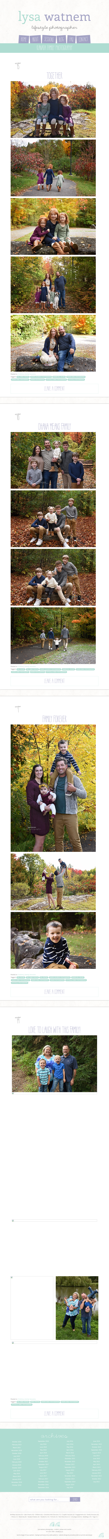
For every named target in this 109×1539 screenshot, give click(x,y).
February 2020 (17, 1462)
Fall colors (20, 669)
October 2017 (43, 1461)
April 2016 (70, 1450)
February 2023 (17, 1445)
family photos (35, 1402)
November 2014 (70, 1476)
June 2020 (16, 1459)
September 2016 (43, 1487)
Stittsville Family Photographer (56, 379)
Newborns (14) (45, 1517)
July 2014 (70, 1487)
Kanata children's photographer (41, 376)
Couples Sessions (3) (68, 1514)
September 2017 (43, 1464)
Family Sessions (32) (93, 1514)
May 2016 (70, 1447)
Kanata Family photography (20, 379)
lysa (54, 15)
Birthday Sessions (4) (16, 1514)
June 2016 (70, 1444)
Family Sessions (30, 374)
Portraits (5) (53, 1517)
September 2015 (70, 1467)
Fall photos (43, 977)
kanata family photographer (76, 376)
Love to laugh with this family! (54, 1030)
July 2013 (96, 1456)
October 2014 (70, 1479)
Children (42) (39, 1514)
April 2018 (43, 1453)
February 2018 (43, 1456)
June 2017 (43, 1473)
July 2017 (43, 1470)
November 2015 (70, 1461)
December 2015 (70, 1458)
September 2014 (70, 1482)
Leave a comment (54, 389)
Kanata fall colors (59, 376)
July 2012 (96, 1482)
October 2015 (70, 1464)
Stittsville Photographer (76, 379)
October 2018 (16, 1485)
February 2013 (96, 1470)
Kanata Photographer (37, 379)
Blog (61, 40)
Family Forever (54, 720)
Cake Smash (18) (29, 1514)
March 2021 (17, 1448)
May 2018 (43, 1450)
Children (21, 374)
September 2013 (96, 1450)
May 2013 (96, 1461)
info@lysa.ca (59, 1531)
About (35, 40)
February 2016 (70, 1456)
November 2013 (96, 1444)
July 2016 (70, 1441)
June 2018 (43, 1447)
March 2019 (17, 1476)
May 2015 (70, 1473)
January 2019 (16, 1479)
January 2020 (16, 1465)
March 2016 (70, 1453)
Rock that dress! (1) (64, 1517)
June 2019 (16, 1471)
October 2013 (96, 1447)
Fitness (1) (15, 1517)
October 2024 (16, 1442)
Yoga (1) (95, 1517)
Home (24, 40)
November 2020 (16, 1450)
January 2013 (96, 1473)
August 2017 (43, 1467)
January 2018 (43, 1458)
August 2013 (96, 1453)
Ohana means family (54, 427)
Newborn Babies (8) (33, 1517)
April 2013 (96, 1464)
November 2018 (16, 1482)
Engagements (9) (81, 1514)
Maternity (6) (23, 1517)
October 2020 (16, 1453)
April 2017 (43, 1476)
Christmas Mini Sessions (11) (52, 1514)
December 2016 (43, 1482)
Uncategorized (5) (76, 1517)
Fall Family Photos (23, 376)
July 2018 (43, 1444)
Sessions (49, 39)
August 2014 (70, 1485)
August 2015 (70, 1470)
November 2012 (96, 1476)
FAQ (71, 40)
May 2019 (17, 1473)
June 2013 (96, 1458)
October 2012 (96, 1479)
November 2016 (43, 1485)
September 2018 (43, 1441)
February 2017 (43, 1479)
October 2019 (16, 1468)
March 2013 (96, 1467)
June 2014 (96, 1441)
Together (54, 76)
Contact (83, 39)
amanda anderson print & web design (81, 1535)
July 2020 (17, 1456)
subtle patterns (53, 1535)
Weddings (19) (87, 1517)
